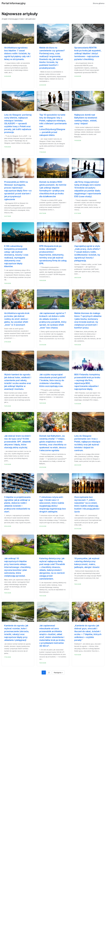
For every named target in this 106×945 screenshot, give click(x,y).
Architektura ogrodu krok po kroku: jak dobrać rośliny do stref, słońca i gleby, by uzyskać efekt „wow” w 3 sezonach (16, 319)
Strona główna (98, 3)
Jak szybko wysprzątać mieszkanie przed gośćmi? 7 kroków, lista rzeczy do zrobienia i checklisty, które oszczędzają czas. (52, 380)
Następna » (58, 672)
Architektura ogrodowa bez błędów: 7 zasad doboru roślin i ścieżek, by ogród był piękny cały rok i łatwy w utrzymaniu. (17, 53)
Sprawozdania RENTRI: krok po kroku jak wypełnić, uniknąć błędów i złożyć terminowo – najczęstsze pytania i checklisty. (87, 53)
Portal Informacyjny (14, 3)
